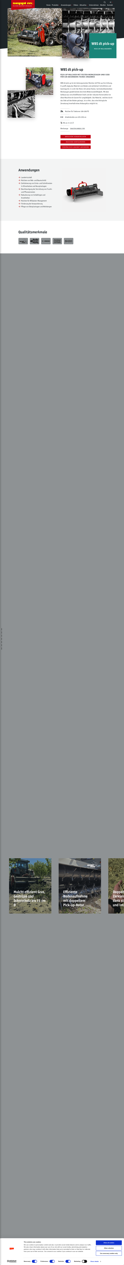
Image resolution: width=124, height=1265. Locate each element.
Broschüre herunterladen (75, 136)
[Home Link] (23, 5)
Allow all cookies (108, 1242)
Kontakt (110, 5)
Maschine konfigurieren (75, 142)
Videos (76, 5)
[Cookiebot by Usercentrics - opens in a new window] (12, 1261)
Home (48, 5)
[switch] (52, 1261)
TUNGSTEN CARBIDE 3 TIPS (77, 128)
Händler (103, 5)
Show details (94, 1261)
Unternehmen (94, 5)
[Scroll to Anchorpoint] (2, 629)
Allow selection (109, 1248)
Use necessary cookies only (109, 1253)
